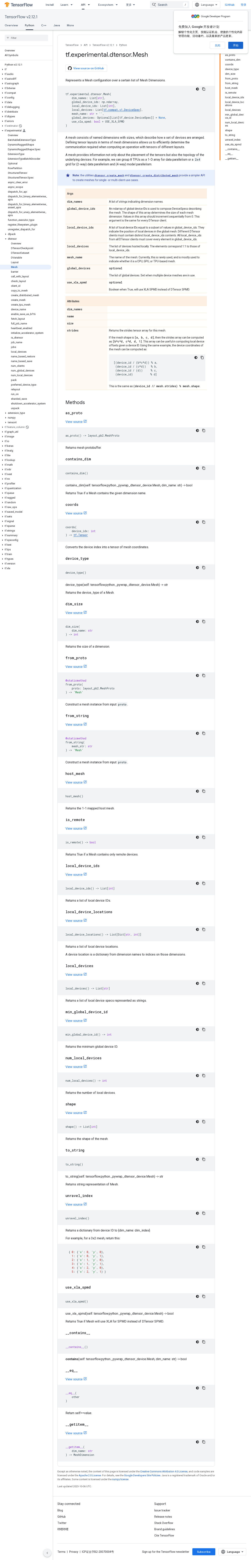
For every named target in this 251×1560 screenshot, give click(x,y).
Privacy (73, 1551)
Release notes (163, 1516)
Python (29, 25)
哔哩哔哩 (62, 1529)
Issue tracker (162, 1510)
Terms (61, 1551)
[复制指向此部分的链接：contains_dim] (95, 459)
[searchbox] (26, 38)
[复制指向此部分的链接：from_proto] (91, 658)
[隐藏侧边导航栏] (47, 1553)
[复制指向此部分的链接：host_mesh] (88, 774)
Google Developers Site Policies (142, 1475)
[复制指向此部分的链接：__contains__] (94, 1333)
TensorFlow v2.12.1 (21, 17)
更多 (129, 4)
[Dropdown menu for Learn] (72, 4)
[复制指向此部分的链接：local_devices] (97, 966)
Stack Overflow (163, 1523)
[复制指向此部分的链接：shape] (80, 1104)
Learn (64, 4)
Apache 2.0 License (90, 1475)
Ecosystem (105, 4)
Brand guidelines (164, 1529)
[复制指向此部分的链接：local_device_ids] (103, 866)
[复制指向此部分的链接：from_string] (92, 716)
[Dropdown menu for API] (90, 4)
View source (74, 422)
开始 (235, 45)
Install (50, 4)
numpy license (120, 1479)
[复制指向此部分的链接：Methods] (89, 402)
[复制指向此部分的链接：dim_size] (87, 604)
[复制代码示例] (204, 89)
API (83, 4)
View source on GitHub (88, 68)
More (70, 25)
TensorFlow (72, 45)
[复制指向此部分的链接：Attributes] (83, 301)
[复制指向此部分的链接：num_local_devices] (105, 1058)
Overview (11, 25)
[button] (25, 69)
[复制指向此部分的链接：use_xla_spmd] (95, 1287)
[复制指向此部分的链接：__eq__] (81, 1370)
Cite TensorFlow (164, 1535)
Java (57, 25)
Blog (60, 1510)
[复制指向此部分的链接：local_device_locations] (116, 912)
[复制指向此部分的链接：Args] (77, 193)
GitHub (230, 4)
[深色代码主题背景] (197, 89)
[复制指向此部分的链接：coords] (82, 504)
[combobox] (169, 4)
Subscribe (204, 1552)
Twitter (61, 1523)
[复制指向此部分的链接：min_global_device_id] (111, 1012)
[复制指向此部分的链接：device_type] (93, 558)
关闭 (217, 45)
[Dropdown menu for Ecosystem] (118, 4)
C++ (43, 25)
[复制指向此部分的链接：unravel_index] (97, 1196)
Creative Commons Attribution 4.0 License (163, 1471)
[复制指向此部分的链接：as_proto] (86, 413)
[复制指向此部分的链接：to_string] (88, 1150)
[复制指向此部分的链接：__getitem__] (92, 1424)
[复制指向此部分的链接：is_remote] (89, 820)
